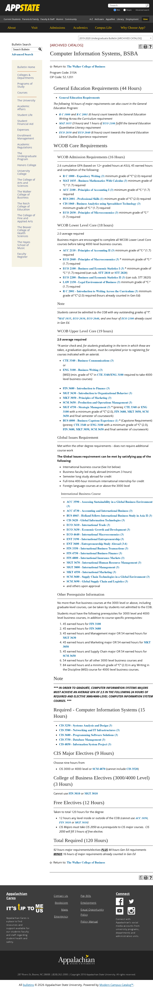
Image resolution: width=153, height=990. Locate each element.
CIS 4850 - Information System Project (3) (85, 744)
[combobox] (115, 38)
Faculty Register (22, 255)
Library (120, 19)
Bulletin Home (26, 67)
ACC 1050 (141, 818)
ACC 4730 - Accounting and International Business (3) (99, 511)
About (11, 27)
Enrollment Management (25, 137)
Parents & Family (30, 19)
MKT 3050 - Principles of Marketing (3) (87, 398)
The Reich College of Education (23, 206)
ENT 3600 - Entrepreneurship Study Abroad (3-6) (97, 544)
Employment (132, 19)
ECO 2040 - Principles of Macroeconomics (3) (91, 259)
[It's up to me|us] (25, 913)
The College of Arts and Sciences (26, 182)
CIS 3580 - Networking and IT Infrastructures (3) (89, 730)
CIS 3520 (132, 769)
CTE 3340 (103, 375)
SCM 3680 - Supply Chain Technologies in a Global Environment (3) (108, 577)
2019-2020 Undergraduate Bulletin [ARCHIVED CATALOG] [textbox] (110, 38)
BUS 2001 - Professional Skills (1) (83, 199)
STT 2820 (121, 273)
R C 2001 (82, 114)
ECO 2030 (65, 132)
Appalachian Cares (16, 895)
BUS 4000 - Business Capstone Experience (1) (90, 420)
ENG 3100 (117, 375)
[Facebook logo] (119, 902)
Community (71, 19)
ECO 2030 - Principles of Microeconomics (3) (90, 212)
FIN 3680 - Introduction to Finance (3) (86, 388)
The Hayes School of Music (23, 245)
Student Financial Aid (25, 122)
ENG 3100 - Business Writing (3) (83, 370)
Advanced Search (22, 54)
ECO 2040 (84, 132)
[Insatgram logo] (131, 911)
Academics (80, 27)
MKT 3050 (134, 411)
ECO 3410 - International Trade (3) (88, 525)
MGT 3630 (69, 638)
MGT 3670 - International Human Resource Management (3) (104, 562)
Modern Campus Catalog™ (116, 985)
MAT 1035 (65, 123)
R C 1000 (64, 114)
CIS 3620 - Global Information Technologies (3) (96, 520)
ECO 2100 (109, 123)
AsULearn (99, 19)
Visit (34, 27)
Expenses (23, 129)
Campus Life (103, 27)
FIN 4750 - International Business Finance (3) (94, 553)
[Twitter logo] (131, 902)
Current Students (12, 19)
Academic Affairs (23, 108)
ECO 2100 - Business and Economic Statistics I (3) (93, 268)
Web (118, 10)
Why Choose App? (133, 27)
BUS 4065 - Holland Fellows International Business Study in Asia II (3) (109, 515)
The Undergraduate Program (27, 156)
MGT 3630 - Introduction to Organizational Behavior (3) (97, 393)
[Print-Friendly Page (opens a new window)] (145, 47)
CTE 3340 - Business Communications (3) (88, 360)
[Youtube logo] (119, 911)
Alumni (59, 19)
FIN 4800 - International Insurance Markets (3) (95, 558)
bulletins (28, 985)
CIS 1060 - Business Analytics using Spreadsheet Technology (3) (101, 203)
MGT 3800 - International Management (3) (93, 567)
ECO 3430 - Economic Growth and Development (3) (98, 529)
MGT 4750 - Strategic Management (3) (86, 407)
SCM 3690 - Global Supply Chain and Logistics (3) (97, 581)
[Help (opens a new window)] (150, 47)
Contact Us (61, 896)
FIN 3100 (95, 624)
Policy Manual (89, 921)
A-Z (91, 19)
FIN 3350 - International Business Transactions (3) (97, 548)
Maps (64, 909)
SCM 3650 (97, 429)
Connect (123, 893)
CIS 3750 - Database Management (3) (82, 739)
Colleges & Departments (25, 76)
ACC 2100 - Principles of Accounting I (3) (88, 190)
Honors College (26, 165)
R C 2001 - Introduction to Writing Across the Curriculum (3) (100, 291)
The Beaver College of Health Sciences (24, 232)
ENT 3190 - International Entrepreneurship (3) (95, 539)
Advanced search (142, 10)
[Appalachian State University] (50, 7)
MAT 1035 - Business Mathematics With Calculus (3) (95, 181)
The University (26, 100)
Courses (22, 92)
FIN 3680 (120, 411)
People (129, 10)
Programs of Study (24, 85)
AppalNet (110, 19)
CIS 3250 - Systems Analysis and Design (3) (85, 725)
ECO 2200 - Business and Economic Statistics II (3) (94, 277)
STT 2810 (104, 273)
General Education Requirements (79, 97)
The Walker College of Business (24, 194)
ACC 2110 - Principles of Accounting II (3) (89, 250)
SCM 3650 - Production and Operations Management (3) (97, 402)
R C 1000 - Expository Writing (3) (83, 176)
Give (145, 19)
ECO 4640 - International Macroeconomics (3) (95, 534)
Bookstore (61, 902)
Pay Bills (86, 896)
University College (23, 172)
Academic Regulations (24, 146)
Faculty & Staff (47, 19)
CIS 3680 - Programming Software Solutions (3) (88, 735)
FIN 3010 (74, 793)
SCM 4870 (99, 769)
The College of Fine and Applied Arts (26, 218)
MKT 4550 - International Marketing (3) (91, 572)
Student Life (24, 115)
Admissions (57, 27)
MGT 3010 (91, 793)
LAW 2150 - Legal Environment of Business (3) (91, 282)
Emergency (61, 916)
